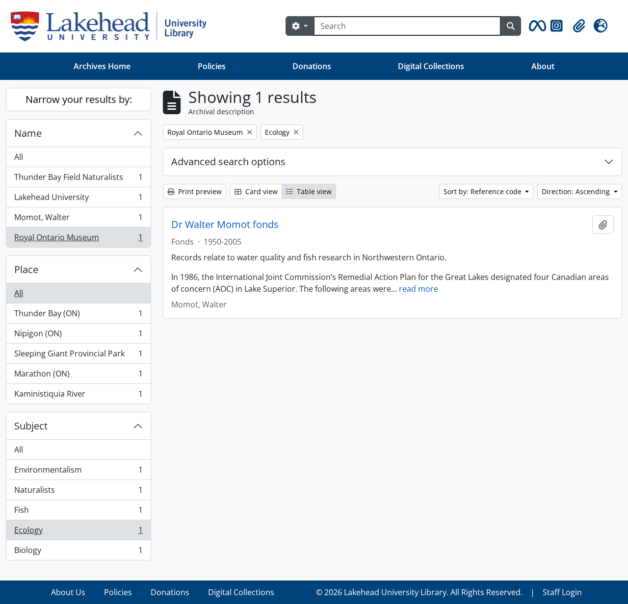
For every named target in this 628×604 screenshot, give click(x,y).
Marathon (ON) (78, 376)
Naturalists (78, 492)
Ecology (78, 532)
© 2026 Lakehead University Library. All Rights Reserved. (419, 592)
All (18, 156)
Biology (78, 552)
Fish (78, 512)
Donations (311, 66)
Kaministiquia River (78, 395)
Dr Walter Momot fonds (225, 224)
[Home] (112, 26)
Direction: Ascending (577, 191)
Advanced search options (228, 161)
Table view (313, 191)
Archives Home (102, 66)
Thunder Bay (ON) (78, 316)
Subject (31, 425)
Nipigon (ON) (78, 336)
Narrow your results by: (79, 99)
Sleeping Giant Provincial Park (78, 356)
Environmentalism (78, 472)
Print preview (199, 191)
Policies (212, 66)
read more (418, 288)
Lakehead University (78, 199)
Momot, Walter (78, 219)
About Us (68, 592)
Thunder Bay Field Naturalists (78, 179)
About (542, 66)
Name (28, 133)
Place (26, 269)
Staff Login (562, 592)
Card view (260, 191)
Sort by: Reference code (483, 191)
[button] (536, 26)
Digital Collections (431, 66)
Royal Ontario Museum (78, 239)
